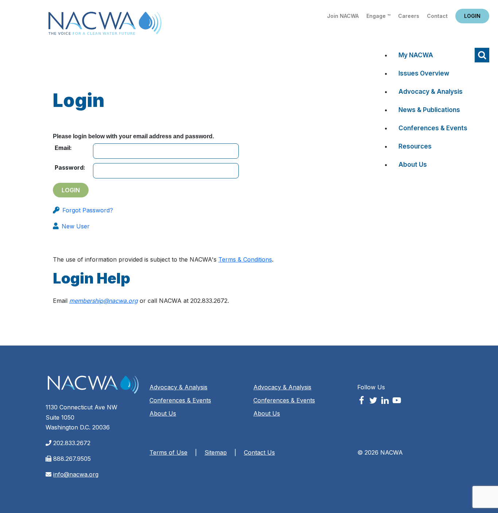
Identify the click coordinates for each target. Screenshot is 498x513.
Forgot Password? (87, 210)
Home (105, 25)
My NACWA (415, 55)
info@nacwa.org (75, 474)
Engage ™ (378, 16)
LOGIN (472, 16)
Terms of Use (168, 452)
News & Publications (429, 109)
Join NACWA (343, 16)
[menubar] (427, 112)
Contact (437, 16)
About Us (412, 164)
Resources (415, 146)
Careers (408, 16)
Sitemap (216, 452)
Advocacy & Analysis (430, 91)
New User (76, 226)
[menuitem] (433, 57)
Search (482, 55)
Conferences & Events (432, 128)
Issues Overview (423, 73)
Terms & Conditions (245, 259)
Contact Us (259, 452)
